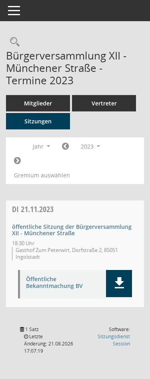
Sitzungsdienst (114, 340)
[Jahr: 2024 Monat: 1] (17, 161)
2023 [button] (88, 146)
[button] (119, 283)
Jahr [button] (39, 146)
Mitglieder (38, 103)
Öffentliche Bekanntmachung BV (54, 283)
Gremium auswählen (42, 175)
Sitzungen (38, 121)
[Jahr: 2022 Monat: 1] (65, 146)
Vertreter (104, 103)
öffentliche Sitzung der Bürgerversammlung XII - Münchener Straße (72, 230)
